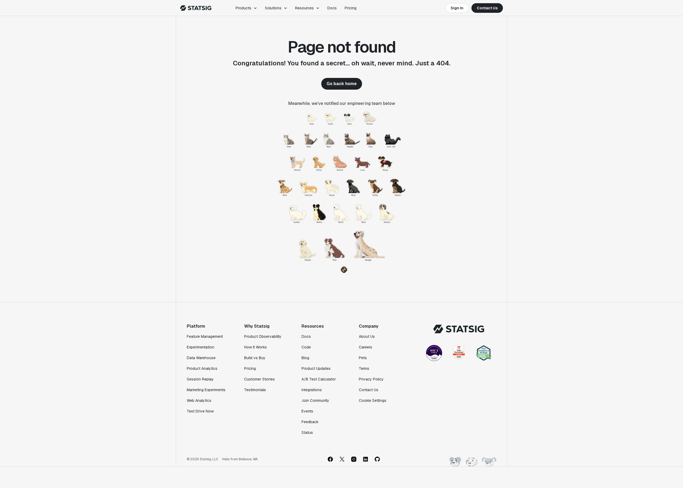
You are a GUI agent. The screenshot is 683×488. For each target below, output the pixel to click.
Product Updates (316, 368)
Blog (305, 357)
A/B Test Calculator (318, 379)
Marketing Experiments (206, 389)
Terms (364, 368)
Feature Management (205, 336)
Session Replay (200, 379)
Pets (363, 357)
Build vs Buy (254, 357)
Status (307, 432)
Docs (332, 8)
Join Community (315, 400)
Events (307, 411)
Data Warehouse (201, 357)
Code (306, 347)
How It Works (255, 347)
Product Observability (262, 336)
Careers (365, 347)
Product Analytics (202, 368)
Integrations (311, 389)
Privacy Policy (371, 379)
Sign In (457, 8)
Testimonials (255, 389)
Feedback (310, 421)
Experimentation (200, 347)
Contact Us (487, 8)
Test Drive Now (200, 411)
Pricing (350, 8)
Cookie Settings (372, 400)
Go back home (342, 83)
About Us (367, 336)
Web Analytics (199, 400)
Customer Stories (259, 379)
